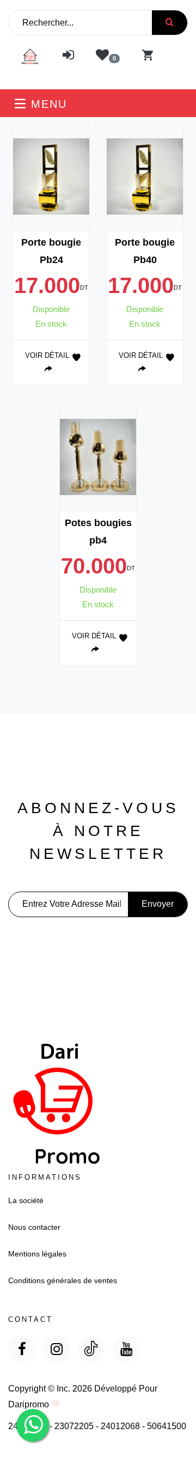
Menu (47, 104)
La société (26, 1200)
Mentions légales (37, 1253)
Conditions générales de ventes (62, 1280)
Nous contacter (34, 1227)
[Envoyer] (169, 22)
